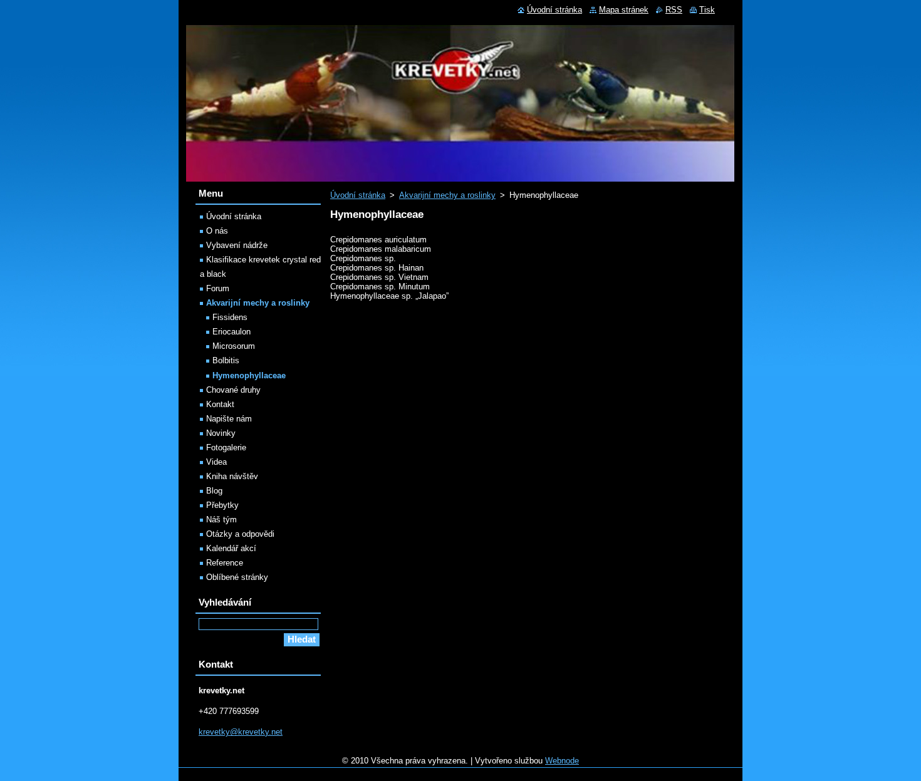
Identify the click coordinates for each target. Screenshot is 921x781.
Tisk (707, 9)
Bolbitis (225, 360)
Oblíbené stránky (237, 577)
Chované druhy (233, 390)
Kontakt (220, 404)
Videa (216, 462)
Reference (224, 562)
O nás (217, 230)
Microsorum (233, 346)
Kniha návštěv (232, 476)
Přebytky (222, 505)
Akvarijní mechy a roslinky (447, 195)
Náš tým (221, 519)
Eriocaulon (231, 331)
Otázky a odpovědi (240, 534)
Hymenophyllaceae (249, 375)
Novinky (221, 433)
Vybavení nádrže (237, 245)
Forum (217, 288)
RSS (673, 9)
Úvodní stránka (357, 195)
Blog (214, 490)
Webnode (562, 760)
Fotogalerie (226, 447)
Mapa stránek (623, 9)
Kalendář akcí (231, 548)
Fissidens (229, 317)
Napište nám (229, 418)
